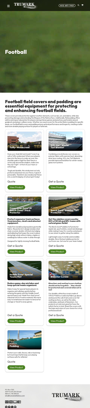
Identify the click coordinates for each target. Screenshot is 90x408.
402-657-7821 (67, 6)
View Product (16, 187)
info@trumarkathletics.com (15, 396)
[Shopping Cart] (82, 5)
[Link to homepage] (26, 6)
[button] (78, 5)
